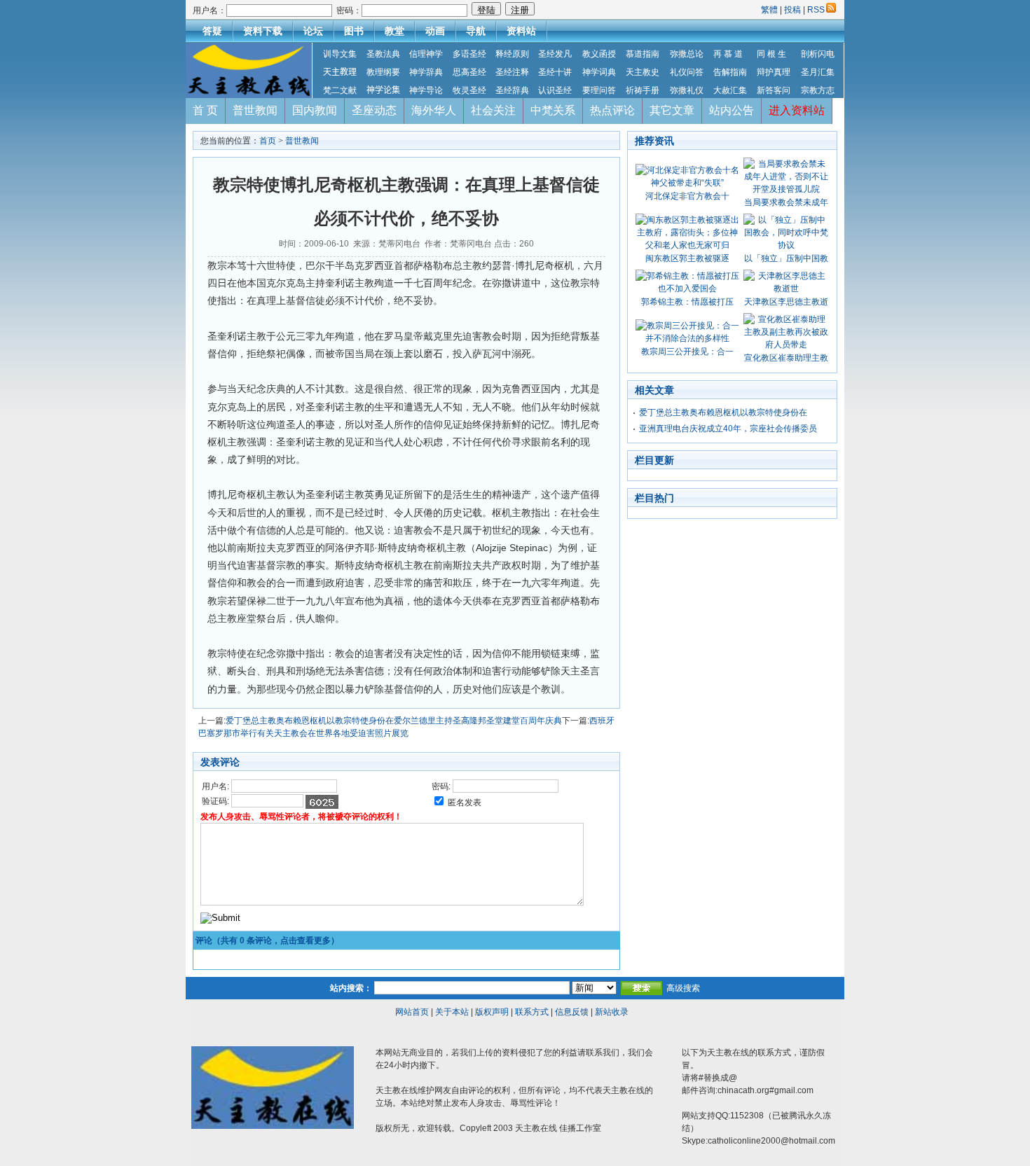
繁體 (770, 10)
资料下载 (262, 30)
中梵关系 (552, 110)
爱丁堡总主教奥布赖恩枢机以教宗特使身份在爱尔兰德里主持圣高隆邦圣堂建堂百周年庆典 (394, 721)
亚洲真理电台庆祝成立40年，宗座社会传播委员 (728, 428)
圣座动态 (374, 110)
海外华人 (433, 110)
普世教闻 (255, 110)
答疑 (212, 30)
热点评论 (612, 110)
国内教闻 (314, 110)
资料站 (521, 30)
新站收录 (612, 1012)
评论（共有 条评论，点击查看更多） (267, 940)
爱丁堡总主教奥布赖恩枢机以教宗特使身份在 (723, 412)
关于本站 (452, 1012)
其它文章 (672, 110)
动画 (435, 30)
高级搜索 (683, 988)
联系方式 (532, 1012)
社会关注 (493, 110)
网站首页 (412, 1012)
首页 (267, 141)
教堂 (394, 30)
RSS (816, 10)
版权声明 (492, 1012)
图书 (354, 30)
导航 (476, 30)
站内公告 (731, 110)
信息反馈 (572, 1012)
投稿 (792, 10)
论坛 (313, 30)
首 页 (205, 110)
